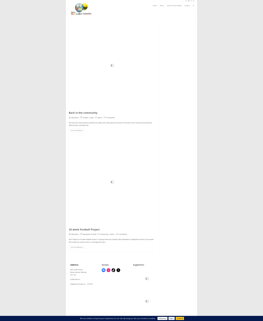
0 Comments (110, 118)
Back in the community (83, 112)
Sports (100, 118)
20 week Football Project (84, 229)
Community (104, 234)
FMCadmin (75, 118)
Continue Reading (78, 130)
